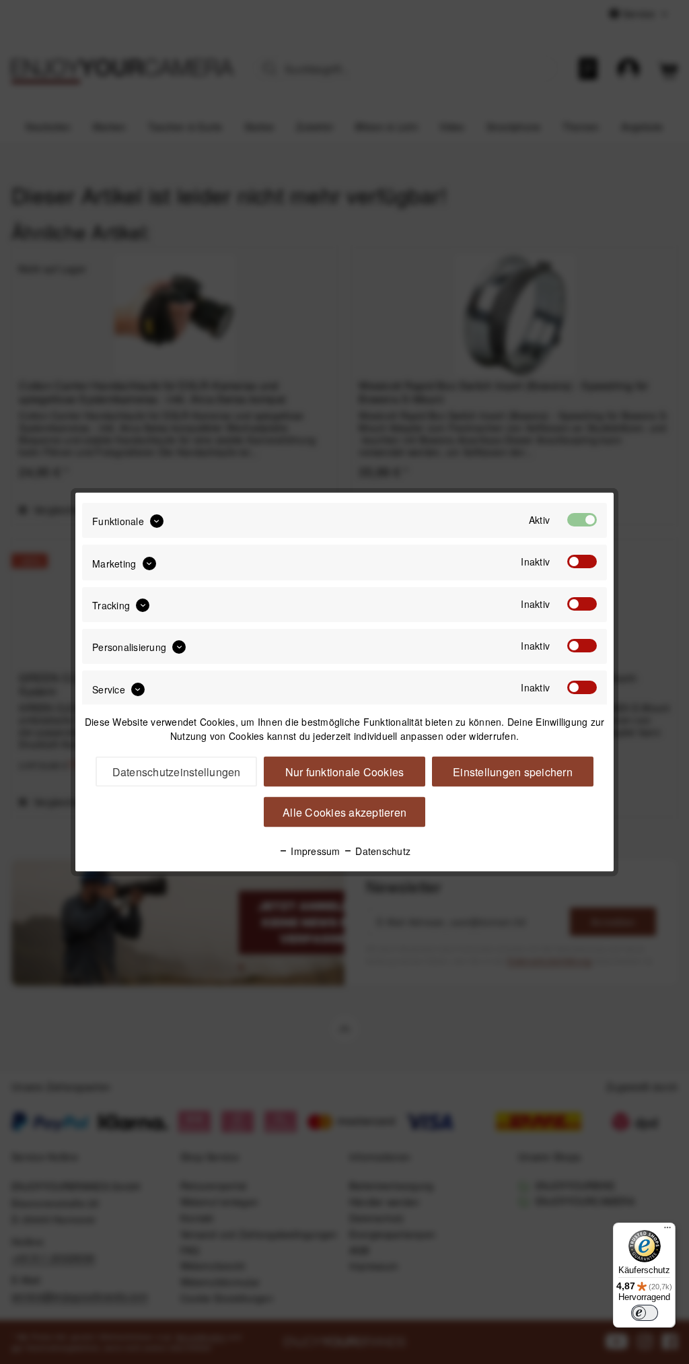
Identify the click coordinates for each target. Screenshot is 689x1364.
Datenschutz (381, 851)
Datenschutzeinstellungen (176, 772)
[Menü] (667, 1231)
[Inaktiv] (582, 561)
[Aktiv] (582, 519)
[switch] (644, 1313)
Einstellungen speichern (513, 772)
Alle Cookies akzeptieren (344, 812)
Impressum (314, 851)
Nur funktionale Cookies (344, 772)
